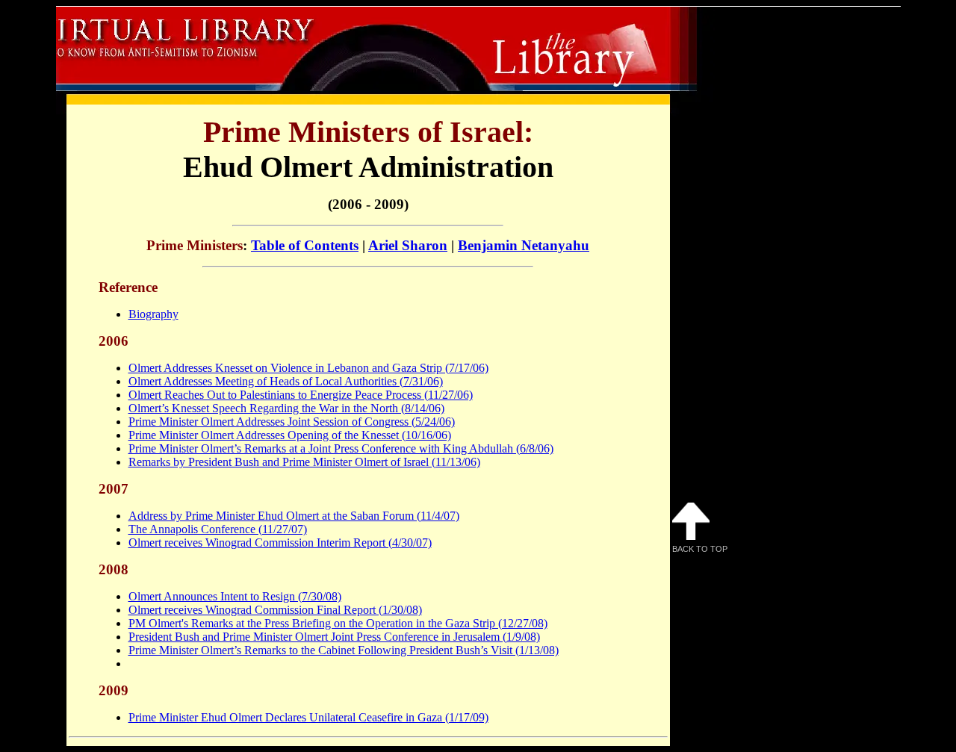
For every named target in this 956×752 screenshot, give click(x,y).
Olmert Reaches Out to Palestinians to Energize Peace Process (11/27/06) (300, 394)
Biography (153, 314)
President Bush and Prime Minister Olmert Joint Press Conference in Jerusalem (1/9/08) (334, 636)
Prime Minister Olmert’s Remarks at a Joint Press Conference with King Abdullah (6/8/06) (340, 448)
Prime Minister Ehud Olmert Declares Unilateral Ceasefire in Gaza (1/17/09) (308, 717)
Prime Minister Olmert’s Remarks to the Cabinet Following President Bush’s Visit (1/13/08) (343, 650)
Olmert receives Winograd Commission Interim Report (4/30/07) (280, 542)
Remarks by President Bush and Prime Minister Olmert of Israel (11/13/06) (304, 462)
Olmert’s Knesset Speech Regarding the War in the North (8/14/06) (286, 408)
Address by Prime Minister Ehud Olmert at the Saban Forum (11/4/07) (293, 515)
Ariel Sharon (407, 245)
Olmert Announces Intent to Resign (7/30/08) (234, 596)
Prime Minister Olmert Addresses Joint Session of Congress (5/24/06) (291, 421)
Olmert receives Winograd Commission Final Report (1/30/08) (275, 609)
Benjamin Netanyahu (523, 245)
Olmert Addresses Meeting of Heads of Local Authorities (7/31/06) (285, 381)
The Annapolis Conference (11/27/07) (217, 529)
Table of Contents (304, 245)
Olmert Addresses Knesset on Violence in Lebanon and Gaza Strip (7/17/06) (308, 367)
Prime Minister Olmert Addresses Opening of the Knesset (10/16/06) (289, 435)
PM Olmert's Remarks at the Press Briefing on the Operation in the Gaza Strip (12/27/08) (337, 623)
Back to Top (699, 548)
